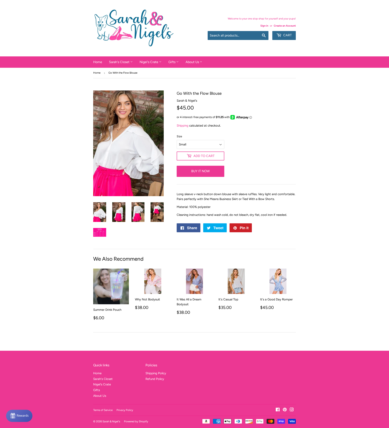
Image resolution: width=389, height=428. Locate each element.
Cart (287, 35)
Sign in (264, 25)
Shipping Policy (155, 373)
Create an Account (285, 25)
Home (97, 62)
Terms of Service (103, 410)
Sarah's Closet (119, 62)
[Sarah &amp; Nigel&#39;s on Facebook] (278, 410)
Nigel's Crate (149, 62)
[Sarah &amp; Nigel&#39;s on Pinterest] (285, 410)
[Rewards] (19, 416)
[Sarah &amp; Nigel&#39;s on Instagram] (292, 410)
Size (179, 136)
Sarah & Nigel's (111, 421)
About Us (193, 62)
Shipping (182, 125)
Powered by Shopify (136, 421)
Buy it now (200, 171)
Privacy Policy (124, 410)
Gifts (172, 62)
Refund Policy (154, 379)
